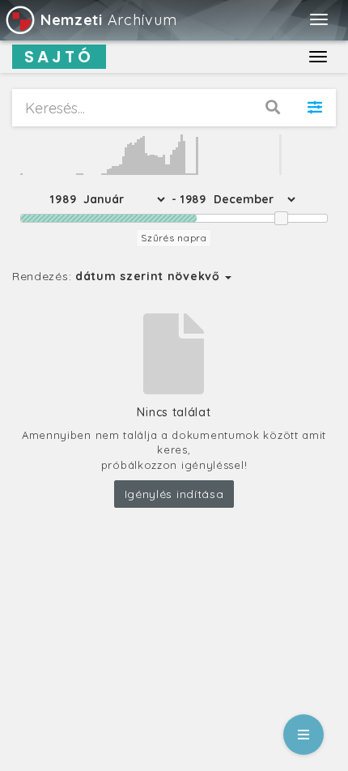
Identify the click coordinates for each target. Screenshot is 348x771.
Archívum (108, 20)
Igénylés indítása (174, 494)
